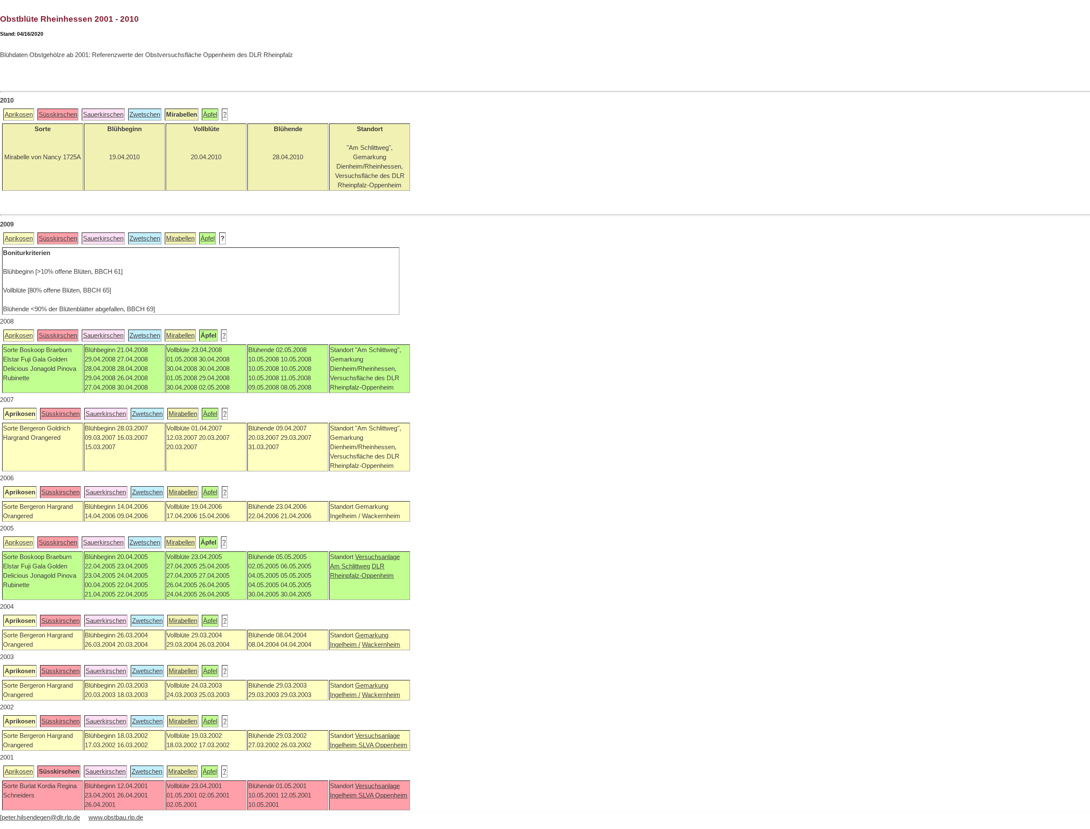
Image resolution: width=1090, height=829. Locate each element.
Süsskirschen (58, 114)
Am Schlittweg (350, 566)
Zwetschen (144, 114)
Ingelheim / (345, 644)
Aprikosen (19, 114)
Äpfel (210, 114)
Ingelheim (344, 745)
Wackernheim (381, 644)
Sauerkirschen (103, 114)
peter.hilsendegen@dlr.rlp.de (41, 817)
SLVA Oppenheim (383, 745)
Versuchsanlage (377, 557)
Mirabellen (180, 238)
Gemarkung (371, 635)
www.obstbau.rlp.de (116, 817)
